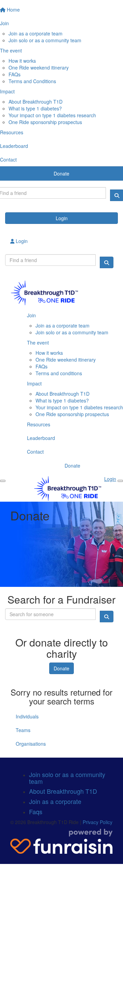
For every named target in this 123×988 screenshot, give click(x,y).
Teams (23, 730)
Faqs (35, 811)
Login (62, 218)
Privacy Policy (97, 822)
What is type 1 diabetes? (35, 108)
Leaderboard (41, 438)
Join (31, 315)
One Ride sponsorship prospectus (45, 122)
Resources (38, 424)
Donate (72, 465)
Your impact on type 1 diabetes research (52, 115)
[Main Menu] (2, 481)
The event (38, 342)
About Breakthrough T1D (36, 101)
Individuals (27, 716)
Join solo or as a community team (45, 40)
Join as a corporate (55, 801)
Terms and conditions (59, 373)
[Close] (120, 481)
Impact (34, 383)
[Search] (106, 262)
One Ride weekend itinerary (39, 67)
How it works (22, 60)
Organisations (31, 743)
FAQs (14, 74)
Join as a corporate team (36, 33)
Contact (35, 451)
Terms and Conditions (32, 81)
